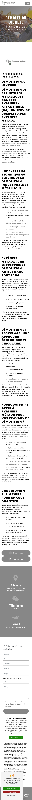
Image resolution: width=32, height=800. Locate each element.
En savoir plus (18, 553)
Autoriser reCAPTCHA (16, 737)
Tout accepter (12, 788)
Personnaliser (11, 795)
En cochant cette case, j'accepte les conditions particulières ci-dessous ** (16, 704)
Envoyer (18, 711)
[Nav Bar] (27, 3)
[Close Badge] (25, 795)
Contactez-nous (18, 559)
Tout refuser (12, 792)
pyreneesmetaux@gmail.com (16, 627)
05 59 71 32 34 (16, 609)
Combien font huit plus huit (12, 678)
